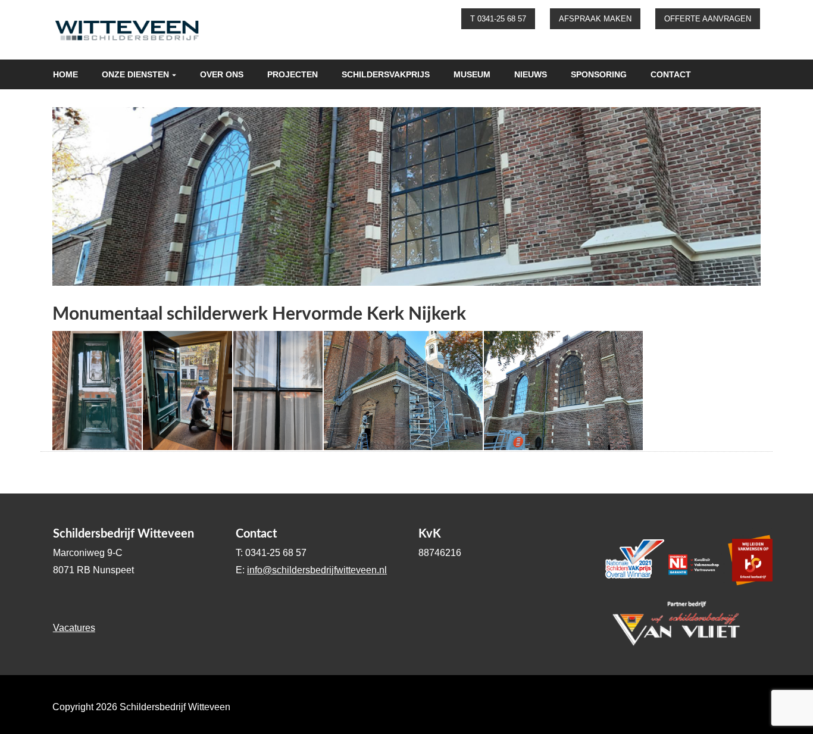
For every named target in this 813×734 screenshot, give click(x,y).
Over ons (221, 74)
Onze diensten (135, 74)
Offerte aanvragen (707, 18)
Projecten (292, 74)
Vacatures (74, 628)
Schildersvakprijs (386, 74)
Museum (472, 74)
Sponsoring (599, 74)
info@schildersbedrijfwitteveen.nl (317, 570)
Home (65, 74)
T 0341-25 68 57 (498, 18)
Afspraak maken (595, 18)
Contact (671, 74)
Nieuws (530, 74)
